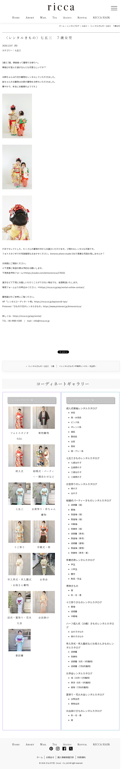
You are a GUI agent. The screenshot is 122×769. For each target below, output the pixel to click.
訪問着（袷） (77, 504)
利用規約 (81, 757)
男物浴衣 (75, 703)
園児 (73, 573)
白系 (73, 441)
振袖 (73, 509)
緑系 (73, 431)
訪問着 (74, 611)
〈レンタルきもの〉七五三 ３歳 (40, 366)
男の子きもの (77, 636)
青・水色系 (76, 417)
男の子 (74, 488)
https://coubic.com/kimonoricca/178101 (45, 272)
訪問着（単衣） (78, 533)
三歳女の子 (76, 472)
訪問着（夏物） (78, 543)
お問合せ (50, 757)
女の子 (74, 493)
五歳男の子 (76, 467)
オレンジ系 (76, 427)
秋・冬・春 (76, 595)
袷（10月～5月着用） (81, 677)
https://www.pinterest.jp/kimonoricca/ (62, 306)
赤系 (73, 412)
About (30, 17)
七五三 (18, 50)
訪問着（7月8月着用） (81, 666)
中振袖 (74, 524)
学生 (73, 564)
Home (16, 17)
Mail (43, 17)
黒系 (73, 446)
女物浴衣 (75, 698)
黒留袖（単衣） (78, 538)
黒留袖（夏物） (78, 548)
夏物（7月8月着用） (80, 687)
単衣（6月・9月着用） (81, 682)
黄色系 (74, 436)
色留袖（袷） (77, 514)
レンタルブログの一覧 (22, 400)
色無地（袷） (77, 528)
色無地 (74, 656)
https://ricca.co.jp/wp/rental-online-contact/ (62, 287)
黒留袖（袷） (77, 519)
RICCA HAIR (101, 17)
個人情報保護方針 (65, 757)
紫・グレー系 (77, 450)
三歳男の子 (76, 476)
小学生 (74, 569)
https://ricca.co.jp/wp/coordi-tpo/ (50, 301)
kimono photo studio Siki (62, 253)
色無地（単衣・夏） (80, 552)
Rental (82, 17)
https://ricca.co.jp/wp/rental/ (27, 315)
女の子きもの (77, 631)
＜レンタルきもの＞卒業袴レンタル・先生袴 (77, 366)
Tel (54, 17)
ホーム (40, 757)
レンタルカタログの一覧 (82, 400)
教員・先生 (76, 578)
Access (67, 17)
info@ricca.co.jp (41, 320)
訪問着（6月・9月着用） (82, 661)
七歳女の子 (76, 462)
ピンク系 (75, 422)
